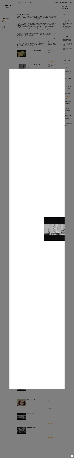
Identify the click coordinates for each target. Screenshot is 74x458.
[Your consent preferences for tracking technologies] (72, 456)
